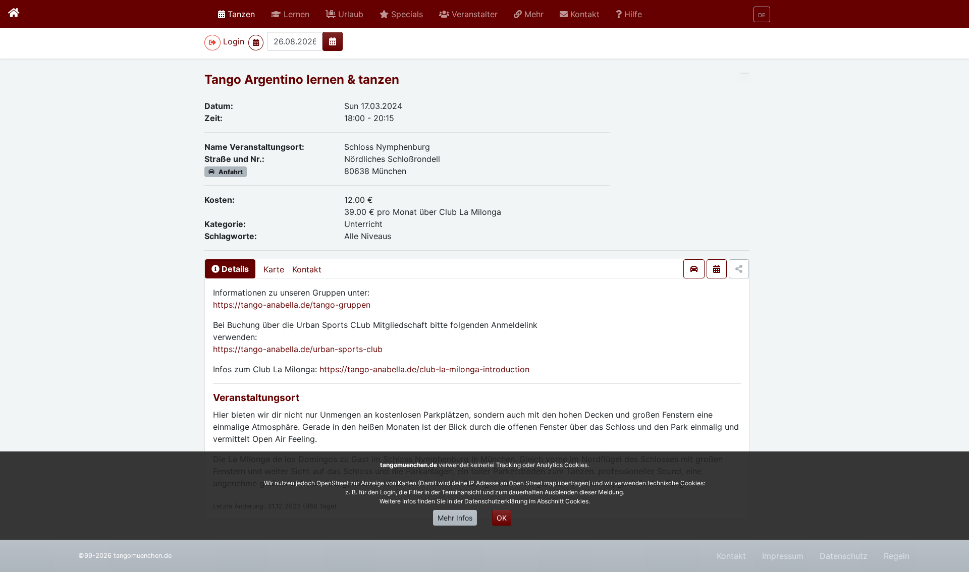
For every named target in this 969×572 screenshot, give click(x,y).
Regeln (896, 556)
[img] (332, 41)
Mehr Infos (455, 517)
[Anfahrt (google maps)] (694, 268)
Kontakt (306, 269)
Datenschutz (844, 556)
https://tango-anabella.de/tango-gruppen (291, 305)
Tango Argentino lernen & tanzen (301, 79)
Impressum (782, 556)
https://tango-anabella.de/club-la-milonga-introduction (424, 369)
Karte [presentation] (273, 269)
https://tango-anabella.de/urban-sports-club (298, 349)
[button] (290, 14)
